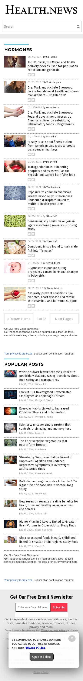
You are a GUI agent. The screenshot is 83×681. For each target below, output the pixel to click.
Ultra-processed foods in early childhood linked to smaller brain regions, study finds (48, 539)
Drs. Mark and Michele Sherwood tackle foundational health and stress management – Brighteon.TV (53, 91)
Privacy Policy (41, 672)
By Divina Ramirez (53, 288)
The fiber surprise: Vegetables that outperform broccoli (43, 443)
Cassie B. (39, 433)
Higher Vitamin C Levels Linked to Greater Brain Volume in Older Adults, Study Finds (47, 523)
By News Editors (51, 263)
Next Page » (64, 319)
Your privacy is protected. (18, 353)
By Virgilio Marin (51, 187)
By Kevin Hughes (52, 82)
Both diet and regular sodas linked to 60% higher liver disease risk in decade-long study (48, 485)
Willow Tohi (41, 384)
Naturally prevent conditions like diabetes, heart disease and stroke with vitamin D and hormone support (52, 297)
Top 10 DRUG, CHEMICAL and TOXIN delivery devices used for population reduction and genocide (53, 66)
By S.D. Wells (50, 57)
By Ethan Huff (49, 136)
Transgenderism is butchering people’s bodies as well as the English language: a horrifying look (51, 170)
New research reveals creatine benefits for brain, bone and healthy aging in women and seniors (48, 505)
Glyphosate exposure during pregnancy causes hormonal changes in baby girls (53, 271)
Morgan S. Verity (44, 400)
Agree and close (41, 656)
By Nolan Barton (51, 107)
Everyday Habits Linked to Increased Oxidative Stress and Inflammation (44, 410)
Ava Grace (40, 449)
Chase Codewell (43, 473)
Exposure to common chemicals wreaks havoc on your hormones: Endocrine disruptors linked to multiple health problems (50, 198)
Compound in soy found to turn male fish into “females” (53, 248)
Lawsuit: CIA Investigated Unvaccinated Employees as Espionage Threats (45, 394)
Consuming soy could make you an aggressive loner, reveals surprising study (52, 225)
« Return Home (18, 319)
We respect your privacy (54, 630)
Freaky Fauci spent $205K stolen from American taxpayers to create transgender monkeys (51, 145)
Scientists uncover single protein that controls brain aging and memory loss (45, 426)
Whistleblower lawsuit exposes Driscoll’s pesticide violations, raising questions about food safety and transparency (49, 375)
